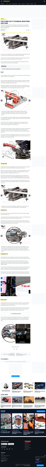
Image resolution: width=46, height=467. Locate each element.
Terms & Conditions (18, 464)
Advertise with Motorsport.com (5, 455)
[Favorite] (27, 30)
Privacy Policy (28, 464)
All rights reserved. (27, 465)
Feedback (2, 454)
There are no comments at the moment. (15, 361)
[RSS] (12, 449)
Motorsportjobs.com (27, 444)
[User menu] (44, 1)
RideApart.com (27, 449)
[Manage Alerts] (17, 349)
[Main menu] (1, 1)
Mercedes (16, 176)
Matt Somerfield (3, 29)
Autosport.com (27, 446)
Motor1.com (26, 443)
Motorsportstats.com (28, 447)
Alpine (21, 176)
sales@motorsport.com (4, 458)
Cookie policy (23, 464)
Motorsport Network (21, 465)
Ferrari (13, 134)
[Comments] (29, 30)
